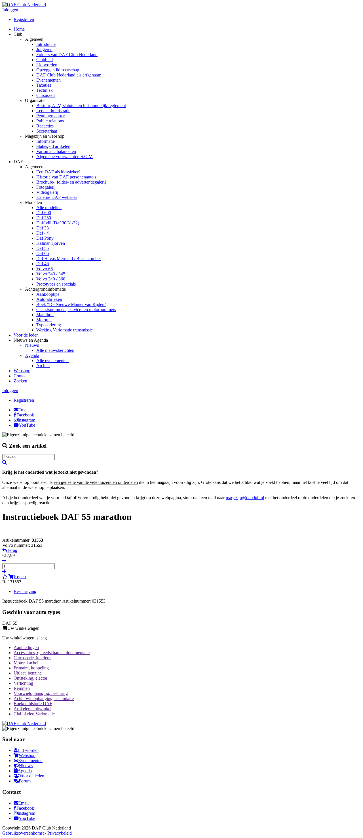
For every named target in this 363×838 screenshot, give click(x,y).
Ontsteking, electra (30, 678)
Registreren (24, 19)
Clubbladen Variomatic (34, 713)
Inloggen (10, 9)
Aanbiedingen (26, 647)
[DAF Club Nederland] (24, 4)
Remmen (22, 688)
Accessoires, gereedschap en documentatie (52, 652)
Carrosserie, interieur (32, 657)
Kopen (20, 576)
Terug (12, 550)
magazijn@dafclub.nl (245, 497)
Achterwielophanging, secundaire (44, 698)
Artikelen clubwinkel (32, 708)
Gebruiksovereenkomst (23, 833)
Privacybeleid (59, 833)
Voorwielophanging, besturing (41, 693)
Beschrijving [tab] (25, 591)
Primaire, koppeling (31, 667)
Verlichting (23, 683)
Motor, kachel (26, 662)
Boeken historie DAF (33, 703)
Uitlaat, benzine (28, 673)
